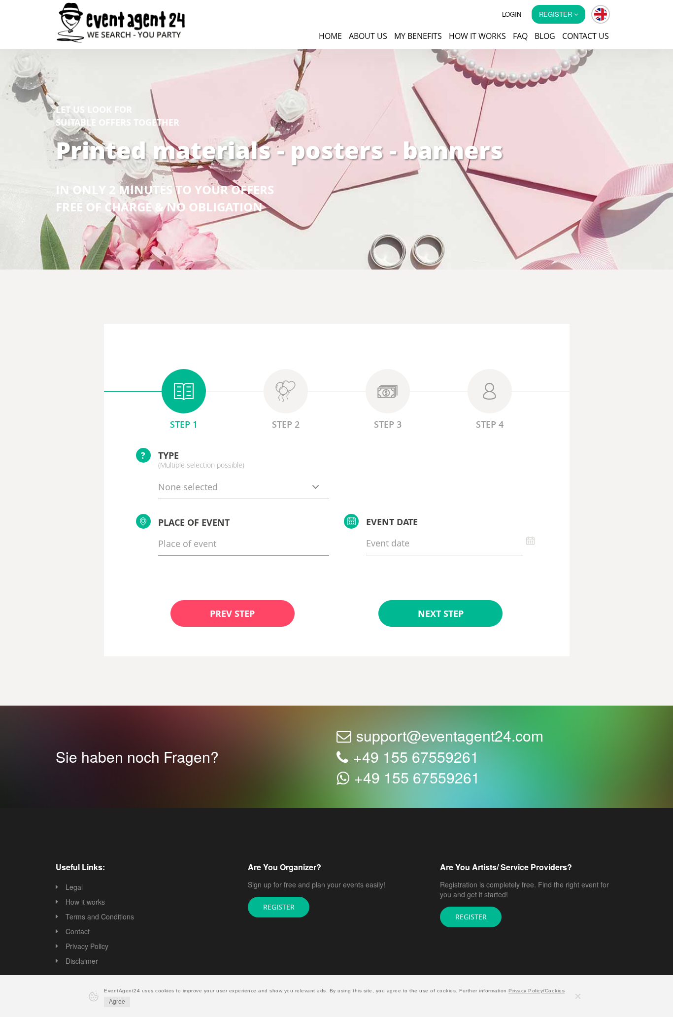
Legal (74, 888)
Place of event (194, 523)
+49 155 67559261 (416, 757)
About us (368, 36)
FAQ (520, 36)
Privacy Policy (87, 947)
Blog (545, 36)
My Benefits (418, 36)
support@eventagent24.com (449, 736)
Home (330, 36)
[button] (600, 14)
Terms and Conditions (100, 917)
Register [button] (556, 14)
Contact (78, 932)
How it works (477, 36)
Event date (392, 523)
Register (279, 907)
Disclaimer (82, 962)
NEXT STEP (440, 614)
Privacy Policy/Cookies (536, 990)
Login (511, 14)
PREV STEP (232, 614)
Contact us (585, 36)
